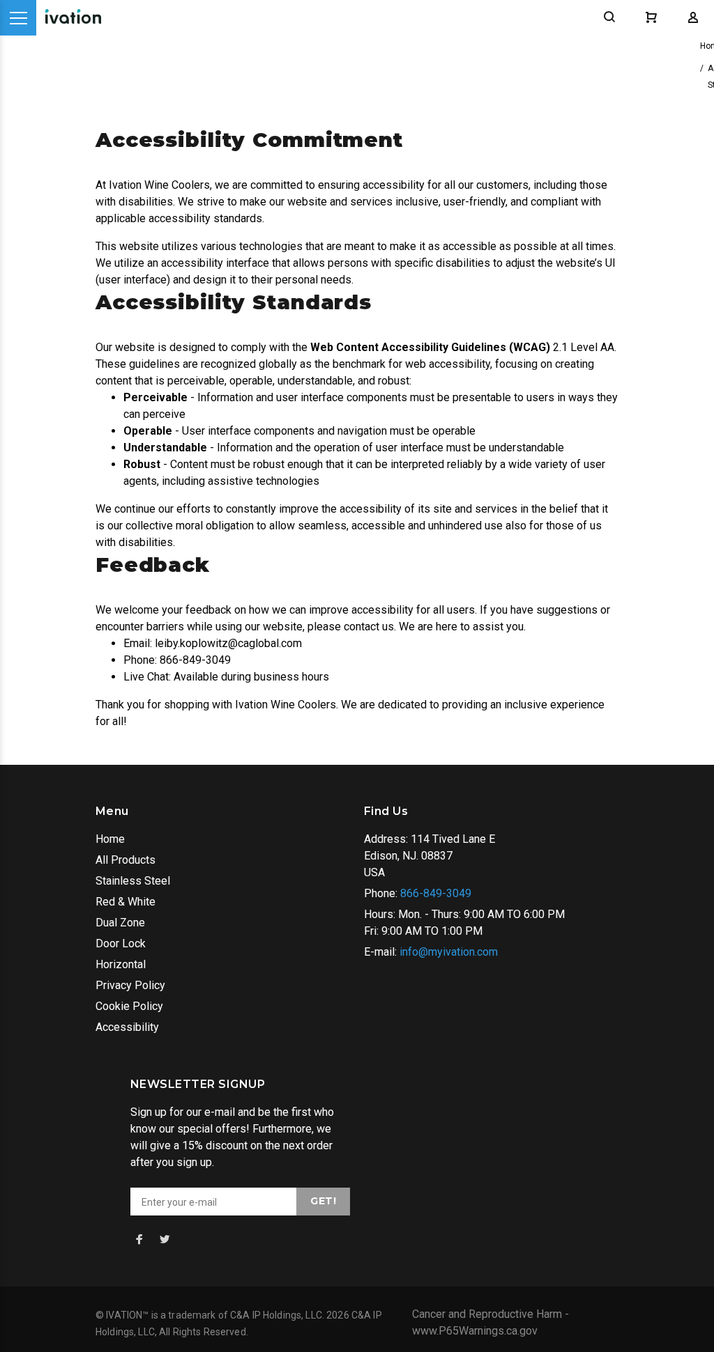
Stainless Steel (133, 880)
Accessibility (127, 1027)
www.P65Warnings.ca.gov (475, 1330)
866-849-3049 (435, 893)
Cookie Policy (129, 1006)
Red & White (125, 901)
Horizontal (121, 964)
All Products (125, 860)
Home (110, 839)
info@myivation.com (449, 951)
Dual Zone (120, 922)
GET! (323, 1201)
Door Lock (121, 943)
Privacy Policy (130, 985)
